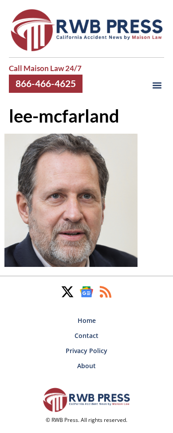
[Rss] (105, 291)
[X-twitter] (67, 291)
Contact (86, 335)
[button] (156, 85)
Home (87, 320)
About (86, 365)
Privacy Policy (86, 350)
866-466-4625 (46, 83)
